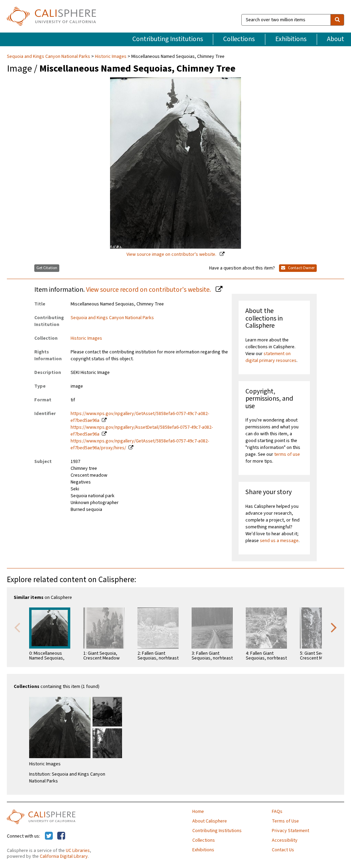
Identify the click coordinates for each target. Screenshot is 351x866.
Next (333, 627)
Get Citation (46, 268)
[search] (337, 20)
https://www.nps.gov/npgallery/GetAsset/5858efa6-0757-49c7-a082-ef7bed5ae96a (140, 417)
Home (198, 811)
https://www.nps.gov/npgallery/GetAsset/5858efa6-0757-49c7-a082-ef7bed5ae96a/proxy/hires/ (140, 444)
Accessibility (285, 840)
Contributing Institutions (167, 39)
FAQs (277, 811)
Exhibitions (290, 39)
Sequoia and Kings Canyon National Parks (49, 56)
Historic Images (110, 56)
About (335, 39)
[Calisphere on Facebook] (61, 836)
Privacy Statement (290, 830)
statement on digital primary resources (270, 357)
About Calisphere (209, 821)
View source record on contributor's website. (149, 289)
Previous (17, 627)
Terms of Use (285, 821)
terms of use (287, 454)
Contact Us (283, 850)
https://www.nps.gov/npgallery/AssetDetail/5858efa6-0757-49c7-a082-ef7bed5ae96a (142, 431)
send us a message (279, 540)
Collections (239, 39)
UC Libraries (78, 850)
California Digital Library (64, 856)
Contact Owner (301, 268)
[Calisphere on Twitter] (49, 836)
